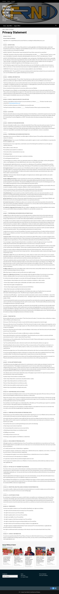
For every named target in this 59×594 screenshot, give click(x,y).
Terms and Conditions (43, 575)
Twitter (8, 1)
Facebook (4, 1)
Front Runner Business (40, 552)
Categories (4, 573)
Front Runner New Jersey (8, 11)
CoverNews (32, 592)
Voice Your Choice (28, 554)
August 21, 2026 (50, 564)
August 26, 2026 (6, 564)
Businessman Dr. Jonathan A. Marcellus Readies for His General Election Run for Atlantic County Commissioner (29, 560)
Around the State (6, 550)
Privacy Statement (42, 573)
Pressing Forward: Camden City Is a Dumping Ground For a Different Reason (51, 559)
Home (4, 25)
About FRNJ (9, 25)
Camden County (50, 551)
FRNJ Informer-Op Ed (51, 552)
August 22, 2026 (39, 565)
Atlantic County (17, 549)
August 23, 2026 (28, 566)
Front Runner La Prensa (7, 552)
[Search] (56, 26)
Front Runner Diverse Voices (18, 552)
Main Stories (6, 554)
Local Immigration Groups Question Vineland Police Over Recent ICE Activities (7, 559)
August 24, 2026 (17, 565)
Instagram (13, 1)
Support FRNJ (17, 25)
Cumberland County (7, 551)
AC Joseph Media (6, 563)
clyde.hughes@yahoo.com (14, 103)
